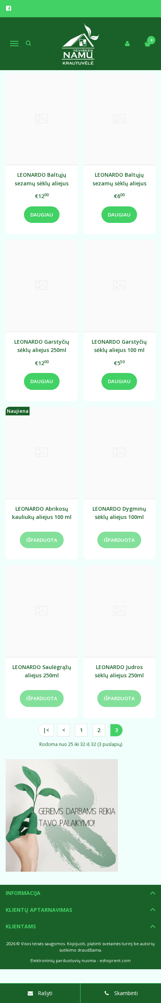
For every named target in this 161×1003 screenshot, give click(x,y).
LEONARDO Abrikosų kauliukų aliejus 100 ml (42, 512)
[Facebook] (9, 8)
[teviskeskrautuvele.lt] (80, 43)
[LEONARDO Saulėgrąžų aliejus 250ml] (42, 611)
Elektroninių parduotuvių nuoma (63, 960)
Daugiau (41, 214)
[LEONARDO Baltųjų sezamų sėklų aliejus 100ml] (119, 119)
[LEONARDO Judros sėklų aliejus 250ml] (119, 611)
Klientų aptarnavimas (39, 909)
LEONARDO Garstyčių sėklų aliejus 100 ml (119, 345)
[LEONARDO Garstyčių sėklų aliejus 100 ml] (119, 286)
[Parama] (80, 815)
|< (46, 730)
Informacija (23, 892)
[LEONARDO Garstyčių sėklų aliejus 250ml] (42, 286)
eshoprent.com (115, 960)
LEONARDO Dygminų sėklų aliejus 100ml (119, 512)
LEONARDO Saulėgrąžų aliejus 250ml (41, 671)
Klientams (21, 926)
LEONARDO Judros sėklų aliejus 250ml (119, 671)
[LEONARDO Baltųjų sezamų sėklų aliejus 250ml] (42, 119)
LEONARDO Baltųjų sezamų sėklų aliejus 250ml (42, 178)
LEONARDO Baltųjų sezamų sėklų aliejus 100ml (119, 178)
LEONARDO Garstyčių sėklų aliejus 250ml (41, 345)
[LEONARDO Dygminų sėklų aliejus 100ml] (119, 453)
